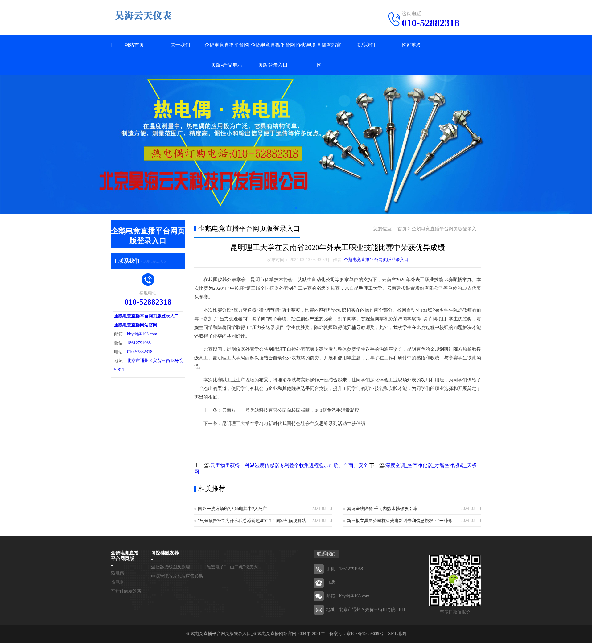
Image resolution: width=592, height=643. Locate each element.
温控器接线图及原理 (170, 567)
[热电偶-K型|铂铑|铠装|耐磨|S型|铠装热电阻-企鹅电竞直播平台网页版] (143, 15)
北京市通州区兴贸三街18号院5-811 (372, 609)
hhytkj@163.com (142, 334)
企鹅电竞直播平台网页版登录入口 (273, 55)
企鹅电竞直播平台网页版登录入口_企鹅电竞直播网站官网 (241, 633)
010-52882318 (430, 22)
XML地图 (397, 633)
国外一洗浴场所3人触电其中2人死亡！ (234, 508)
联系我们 (365, 44)
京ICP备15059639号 (365, 633)
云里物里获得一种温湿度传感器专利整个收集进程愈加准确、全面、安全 (289, 465)
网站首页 (134, 44)
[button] (296, 208)
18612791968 (139, 343)
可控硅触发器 (165, 552)
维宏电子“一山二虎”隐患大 (232, 567)
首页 (402, 228)
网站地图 (411, 44)
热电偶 (117, 573)
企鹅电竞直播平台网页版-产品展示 (226, 55)
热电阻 (117, 582)
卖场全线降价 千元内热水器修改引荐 (382, 508)
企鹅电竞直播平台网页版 (125, 555)
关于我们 (180, 44)
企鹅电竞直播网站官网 (319, 55)
